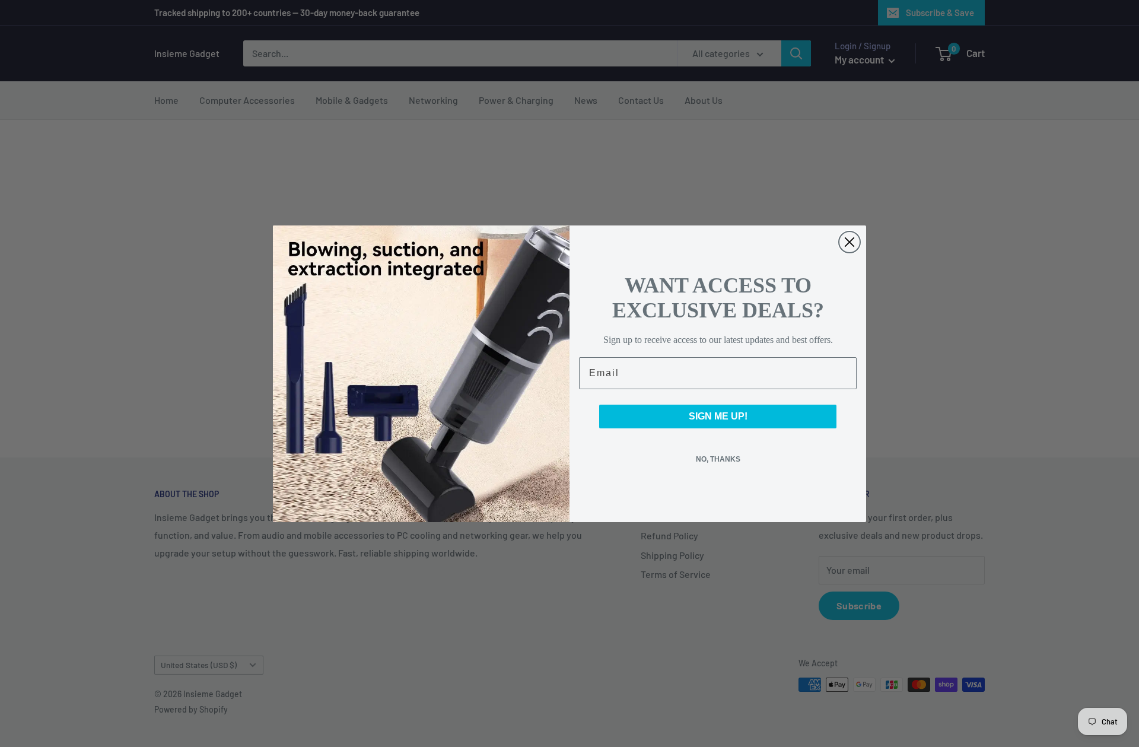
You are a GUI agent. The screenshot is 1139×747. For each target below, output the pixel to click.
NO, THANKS (718, 459)
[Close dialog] (849, 242)
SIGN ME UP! (718, 416)
